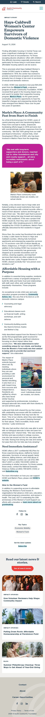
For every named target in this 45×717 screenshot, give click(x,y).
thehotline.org (12, 471)
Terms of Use (29, 711)
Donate (26, 2)
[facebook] (17, 514)
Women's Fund (22, 532)
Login (15, 2)
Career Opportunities (22, 697)
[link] (12, 9)
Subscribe (22, 546)
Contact (22, 685)
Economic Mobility (22, 528)
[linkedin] (26, 514)
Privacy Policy (16, 711)
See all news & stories (22, 568)
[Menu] (41, 8)
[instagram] (21, 514)
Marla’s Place (15, 97)
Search (38, 2)
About (22, 691)
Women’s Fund (20, 87)
